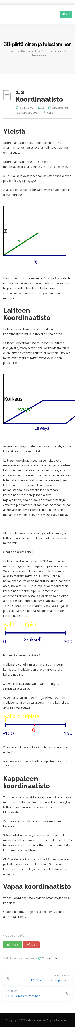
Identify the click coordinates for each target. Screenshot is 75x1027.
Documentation (30, 51)
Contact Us (50, 958)
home (12, 51)
